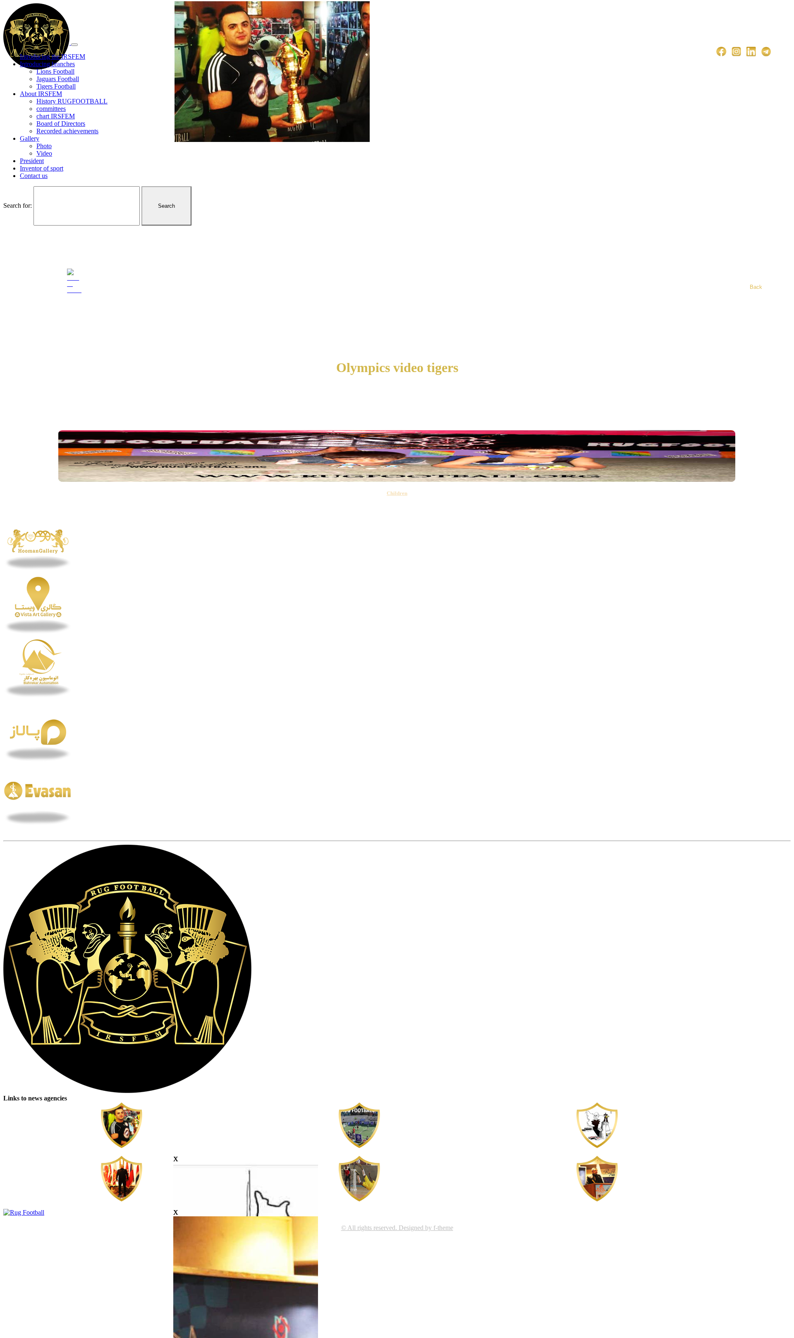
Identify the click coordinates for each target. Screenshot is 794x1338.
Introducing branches (47, 63)
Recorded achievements (67, 131)
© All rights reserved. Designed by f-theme (397, 1227)
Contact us (34, 175)
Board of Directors (60, 123)
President (32, 160)
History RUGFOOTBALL (72, 101)
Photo (44, 145)
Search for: (17, 205)
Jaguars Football (57, 78)
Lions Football (55, 71)
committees (51, 108)
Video (44, 153)
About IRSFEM (41, 93)
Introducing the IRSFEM (52, 56)
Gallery (29, 138)
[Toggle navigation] (74, 44)
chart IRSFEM (55, 116)
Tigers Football (56, 86)
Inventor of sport (41, 168)
